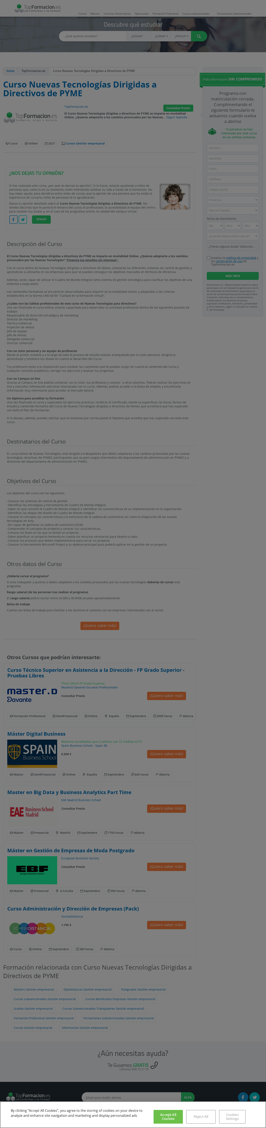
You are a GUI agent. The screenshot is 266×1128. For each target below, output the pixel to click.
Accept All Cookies (168, 1116)
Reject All (201, 1116)
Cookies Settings (232, 1116)
